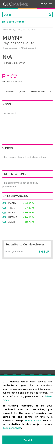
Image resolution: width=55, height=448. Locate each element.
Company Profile (38, 91)
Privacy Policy (33, 420)
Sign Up (44, 251)
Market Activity (8, 30)
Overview (9, 91)
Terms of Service (12, 428)
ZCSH (11, 222)
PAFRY (12, 203)
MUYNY (26, 30)
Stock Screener (15, 21)
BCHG (11, 212)
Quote (22, 91)
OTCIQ (43, 4)
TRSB (11, 208)
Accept (27, 439)
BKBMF (12, 217)
